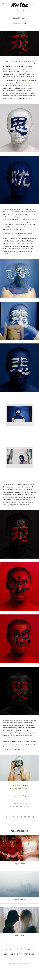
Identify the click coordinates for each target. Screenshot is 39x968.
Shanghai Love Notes (19, 864)
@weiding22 (23, 796)
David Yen (23, 803)
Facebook (15, 788)
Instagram (25, 788)
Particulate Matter (19, 899)
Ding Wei (27, 80)
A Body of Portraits (19, 935)
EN (34, 3)
